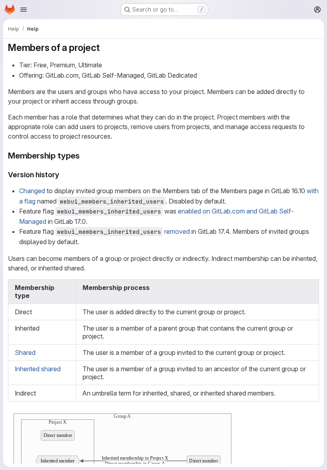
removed (177, 231)
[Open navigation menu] (23, 9)
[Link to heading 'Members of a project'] (105, 47)
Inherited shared (38, 369)
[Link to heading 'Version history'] (63, 174)
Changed (32, 191)
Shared (25, 352)
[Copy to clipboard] (309, 417)
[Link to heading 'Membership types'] (84, 156)
